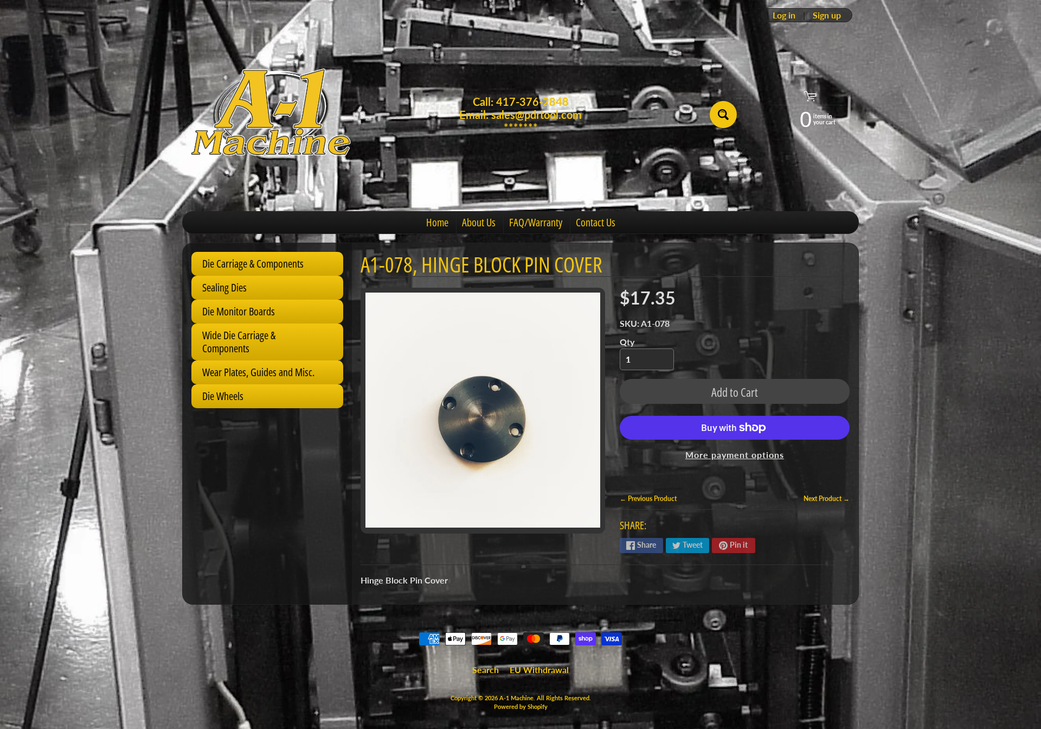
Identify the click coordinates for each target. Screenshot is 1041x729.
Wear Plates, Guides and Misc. (258, 372)
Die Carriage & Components (253, 263)
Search (485, 669)
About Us (479, 222)
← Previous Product (648, 499)
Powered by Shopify (521, 706)
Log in (784, 15)
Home (437, 222)
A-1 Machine (516, 697)
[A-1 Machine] (271, 114)
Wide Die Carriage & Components (238, 342)
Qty (627, 342)
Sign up (827, 15)
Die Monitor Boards (238, 311)
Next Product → (827, 499)
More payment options (734, 454)
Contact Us (595, 222)
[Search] (723, 114)
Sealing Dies (224, 287)
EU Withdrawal (539, 669)
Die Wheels (222, 396)
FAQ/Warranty (535, 222)
